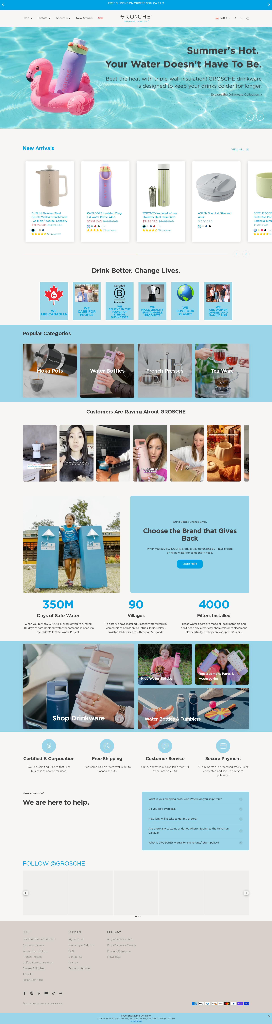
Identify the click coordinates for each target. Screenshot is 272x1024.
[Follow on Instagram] (32, 993)
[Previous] (2, 4)
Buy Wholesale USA (119, 939)
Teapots (27, 974)
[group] (136, 78)
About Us (62, 18)
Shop (26, 18)
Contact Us (75, 957)
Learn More (190, 564)
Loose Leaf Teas (33, 980)
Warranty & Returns (81, 945)
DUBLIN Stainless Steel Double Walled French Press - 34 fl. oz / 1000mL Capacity (49, 217)
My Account (76, 939)
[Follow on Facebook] (24, 993)
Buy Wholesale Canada (121, 945)
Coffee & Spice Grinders (38, 962)
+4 (104, 226)
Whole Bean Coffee (35, 951)
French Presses (32, 957)
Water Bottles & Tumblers (39, 939)
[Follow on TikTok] (53, 993)
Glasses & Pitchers (34, 968)
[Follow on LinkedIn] (61, 993)
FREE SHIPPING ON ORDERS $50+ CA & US (136, 3)
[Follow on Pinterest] (39, 993)
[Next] (269, 4)
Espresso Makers (33, 945)
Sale (101, 18)
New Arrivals (84, 18)
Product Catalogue (119, 951)
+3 (159, 226)
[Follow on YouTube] (46, 993)
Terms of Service (79, 968)
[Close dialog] (269, 1016)
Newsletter (114, 957)
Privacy (73, 962)
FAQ (71, 951)
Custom (42, 18)
